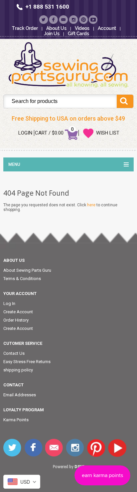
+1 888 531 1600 (47, 6)
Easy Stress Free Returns (27, 361)
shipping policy (18, 369)
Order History (16, 320)
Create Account (18, 311)
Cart (41, 133)
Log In (9, 303)
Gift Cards (78, 33)
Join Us (52, 33)
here (91, 205)
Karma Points (16, 419)
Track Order (25, 28)
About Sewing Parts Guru (27, 270)
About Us (56, 28)
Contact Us (14, 353)
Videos (82, 28)
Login (25, 133)
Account (107, 28)
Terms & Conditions (22, 278)
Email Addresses (19, 394)
